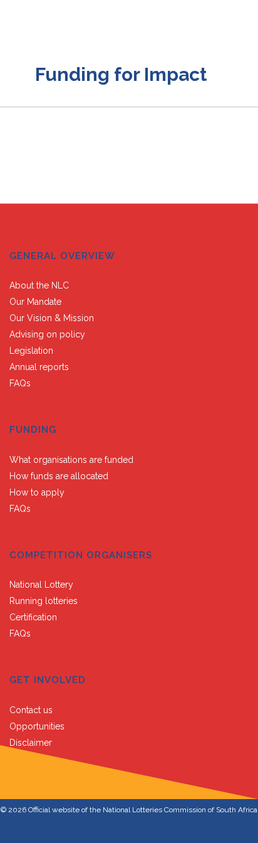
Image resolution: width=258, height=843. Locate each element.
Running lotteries (43, 601)
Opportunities (36, 726)
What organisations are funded (71, 460)
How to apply (36, 492)
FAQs (20, 383)
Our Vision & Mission (51, 318)
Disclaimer (30, 743)
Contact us (31, 710)
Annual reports (39, 367)
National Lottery (41, 585)
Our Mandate (35, 302)
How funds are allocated (58, 476)
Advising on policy (47, 334)
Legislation (31, 351)
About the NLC (39, 285)
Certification (33, 617)
